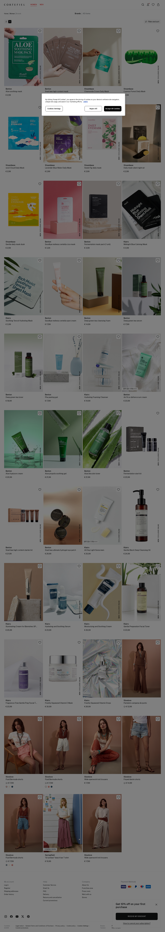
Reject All (93, 109)
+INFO (85, 102)
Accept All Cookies (112, 109)
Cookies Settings (54, 109)
